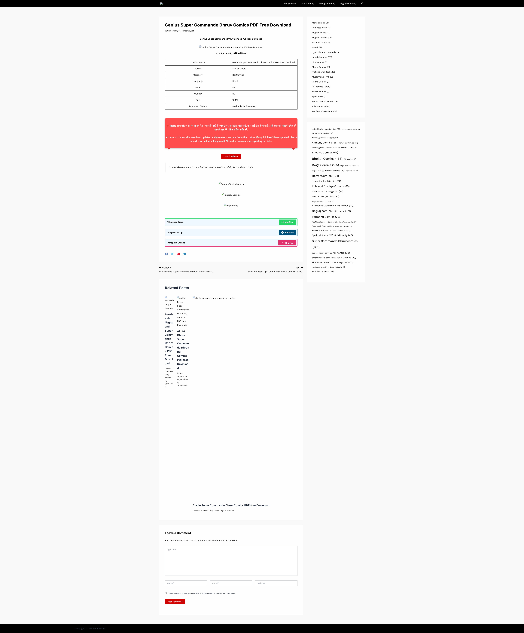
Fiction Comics (319, 42)
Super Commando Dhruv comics (335, 244)
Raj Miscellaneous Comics (325, 222)
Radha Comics (319, 81)
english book (318, 171)
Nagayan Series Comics (323, 201)
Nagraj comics (325, 211)
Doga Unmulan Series (349, 166)
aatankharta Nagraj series (326, 129)
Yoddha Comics (323, 271)
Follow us (289, 242)
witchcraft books (336, 267)
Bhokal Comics (327, 159)
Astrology (318, 147)
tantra (343, 252)
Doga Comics (325, 165)
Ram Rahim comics (347, 222)
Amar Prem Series (322, 133)
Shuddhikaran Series (342, 231)
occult (345, 211)
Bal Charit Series (333, 148)
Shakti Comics (321, 230)
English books (319, 32)
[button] (362, 3)
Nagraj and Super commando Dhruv (332, 205)
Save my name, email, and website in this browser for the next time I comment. (202, 593)
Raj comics (182, 379)
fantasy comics (334, 170)
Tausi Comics (346, 257)
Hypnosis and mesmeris (324, 52)
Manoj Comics (319, 67)
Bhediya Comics (325, 152)
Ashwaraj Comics (348, 143)
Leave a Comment (200, 510)
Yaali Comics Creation (323, 111)
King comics (318, 62)
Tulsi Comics (318, 106)
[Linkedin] (184, 253)
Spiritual (316, 96)
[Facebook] (166, 253)
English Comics (319, 37)
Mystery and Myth (321, 76)
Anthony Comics (324, 142)
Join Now (289, 222)
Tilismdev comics (324, 262)
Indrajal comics (319, 57)
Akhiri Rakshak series (350, 129)
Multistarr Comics (325, 196)
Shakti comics (319, 91)
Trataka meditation (319, 267)
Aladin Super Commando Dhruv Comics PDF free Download (231, 505)
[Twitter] (172, 253)
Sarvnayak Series (322, 226)
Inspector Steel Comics (326, 181)
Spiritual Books (322, 235)
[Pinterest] (178, 253)
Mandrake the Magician (327, 191)
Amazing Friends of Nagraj (325, 138)
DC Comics (350, 159)
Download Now (231, 156)
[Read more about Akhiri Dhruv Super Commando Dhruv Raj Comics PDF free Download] (183, 311)
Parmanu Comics (326, 216)
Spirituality (343, 235)
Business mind (319, 27)
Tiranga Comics (345, 263)
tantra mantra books (324, 258)
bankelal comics (349, 148)
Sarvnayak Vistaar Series (342, 226)
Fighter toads (352, 171)
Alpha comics (318, 22)
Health (315, 47)
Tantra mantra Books (322, 101)
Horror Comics (325, 176)
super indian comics (324, 253)
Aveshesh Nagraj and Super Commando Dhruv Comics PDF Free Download (169, 339)
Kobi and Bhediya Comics (331, 186)
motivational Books (322, 72)
